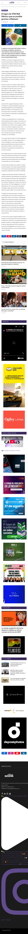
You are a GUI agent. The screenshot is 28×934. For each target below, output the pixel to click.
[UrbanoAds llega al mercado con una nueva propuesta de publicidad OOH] (5, 664)
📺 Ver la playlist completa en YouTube (11, 450)
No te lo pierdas (7, 658)
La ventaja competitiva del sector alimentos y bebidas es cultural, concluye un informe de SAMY (12, 630)
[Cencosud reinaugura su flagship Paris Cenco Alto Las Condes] (5, 680)
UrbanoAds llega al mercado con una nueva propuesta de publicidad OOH (18, 664)
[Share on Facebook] (7, 25)
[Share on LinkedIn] (20, 25)
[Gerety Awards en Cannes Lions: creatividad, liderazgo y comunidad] (14, 299)
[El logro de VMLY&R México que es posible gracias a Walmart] (14, 37)
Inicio (2, 6)
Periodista (5, 22)
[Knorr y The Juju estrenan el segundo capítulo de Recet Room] (14, 276)
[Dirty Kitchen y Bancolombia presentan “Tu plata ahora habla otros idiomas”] (14, 253)
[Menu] (2, 2)
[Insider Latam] (11, 2)
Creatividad (4, 10)
